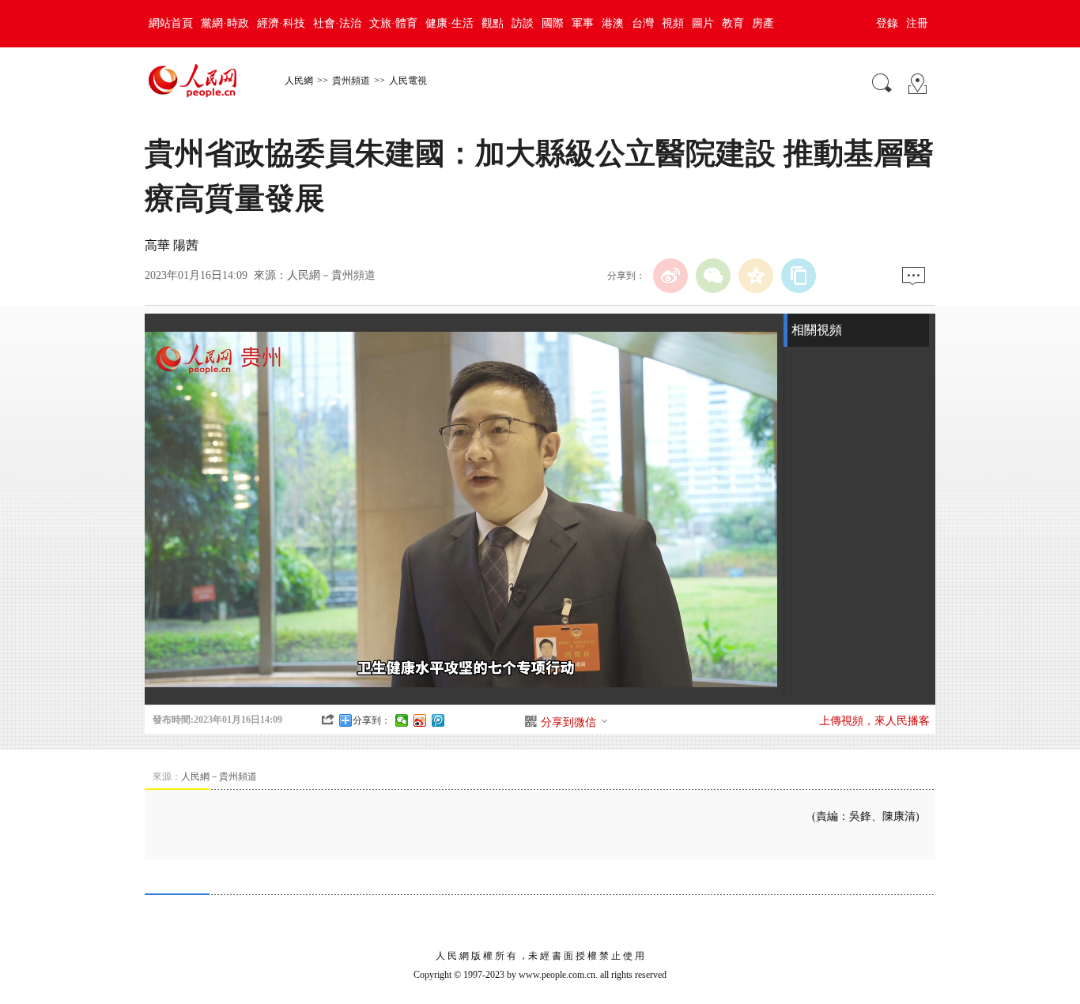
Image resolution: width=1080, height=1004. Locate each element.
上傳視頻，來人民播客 (874, 721)
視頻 (673, 23)
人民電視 (408, 80)
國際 (553, 23)
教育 (733, 23)
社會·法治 (337, 23)
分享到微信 (568, 722)
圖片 (703, 23)
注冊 (917, 23)
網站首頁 (171, 23)
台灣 (643, 23)
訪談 (523, 23)
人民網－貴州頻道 (331, 275)
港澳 (613, 23)
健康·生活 (449, 23)
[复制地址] (798, 275)
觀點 (492, 23)
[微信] (713, 275)
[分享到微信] (402, 720)
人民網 (299, 80)
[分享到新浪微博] (420, 720)
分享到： (372, 720)
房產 (763, 23)
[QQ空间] (755, 275)
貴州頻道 (351, 80)
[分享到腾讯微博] (438, 720)
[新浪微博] (670, 275)
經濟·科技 (281, 23)
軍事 (583, 23)
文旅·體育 (393, 23)
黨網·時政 (225, 23)
